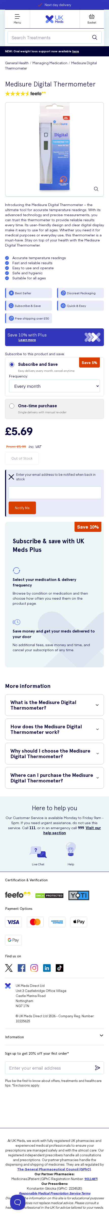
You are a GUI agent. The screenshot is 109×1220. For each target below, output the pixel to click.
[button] (54, 376)
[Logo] (54, 19)
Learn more (27, 340)
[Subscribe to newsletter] (97, 1067)
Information (14, 1037)
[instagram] (34, 968)
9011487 (90, 1179)
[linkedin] (47, 968)
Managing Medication (49, 62)
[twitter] (9, 968)
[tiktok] (59, 968)
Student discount (58, 5)
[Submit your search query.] (94, 37)
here (75, 51)
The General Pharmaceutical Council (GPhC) (54, 1169)
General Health (17, 62)
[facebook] (21, 968)
